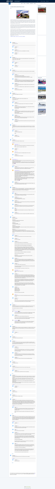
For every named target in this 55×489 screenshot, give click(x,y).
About (22, 3)
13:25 (18, 370)
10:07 (20, 320)
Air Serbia (12, 36)
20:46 (17, 443)
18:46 (17, 407)
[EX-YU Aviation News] (9, 1)
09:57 (18, 204)
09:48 (17, 193)
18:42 (14, 415)
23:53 (18, 135)
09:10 (18, 74)
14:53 (19, 170)
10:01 (18, 258)
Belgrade (14, 36)
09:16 (18, 102)
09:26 (17, 159)
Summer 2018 (23, 36)
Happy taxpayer (16, 144)
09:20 (18, 105)
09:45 (18, 144)
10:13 (18, 332)
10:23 (18, 263)
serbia (21, 36)
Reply (12, 68)
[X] (42, 1)
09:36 (15, 187)
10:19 (16, 294)
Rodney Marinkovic (14, 159)
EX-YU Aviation (16, 311)
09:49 (18, 83)
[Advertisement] (42, 24)
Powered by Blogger (28, 486)
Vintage (24, 3)
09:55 (18, 238)
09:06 (15, 93)
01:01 (15, 455)
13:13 (18, 357)
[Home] (10, 4)
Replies (13, 45)
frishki (15, 294)
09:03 (15, 42)
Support (35, 3)
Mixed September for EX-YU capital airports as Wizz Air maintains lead (41, 84)
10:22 (18, 62)
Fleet (19, 36)
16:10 (15, 399)
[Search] (46, 1)
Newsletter (31, 3)
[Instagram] (43, 1)
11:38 (18, 212)
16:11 (18, 65)
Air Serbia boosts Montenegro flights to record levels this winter (42, 99)
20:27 (18, 432)
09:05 (15, 57)
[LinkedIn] (44, 1)
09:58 (18, 241)
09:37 (18, 115)
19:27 (17, 429)
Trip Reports (27, 3)
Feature (17, 36)
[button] (10, 8)
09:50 (18, 235)
